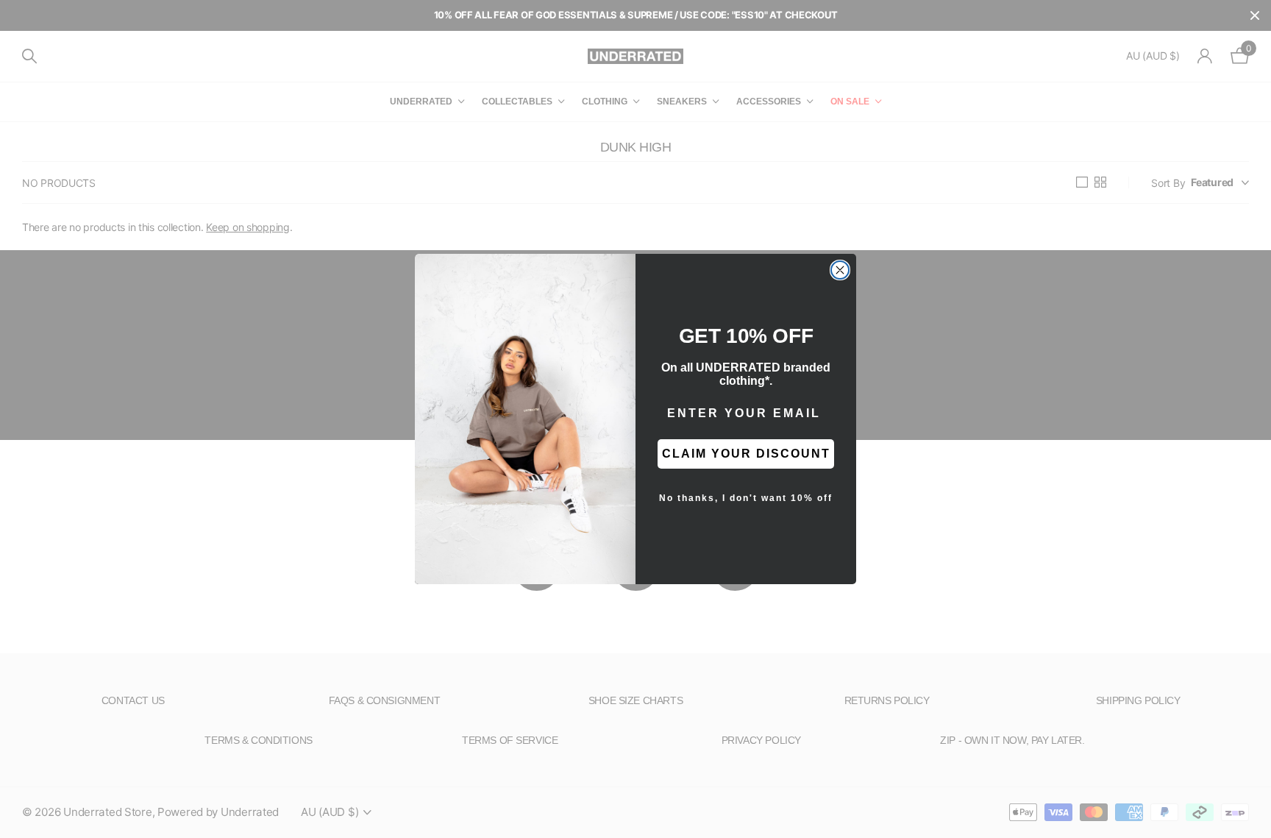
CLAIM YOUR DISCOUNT (746, 453)
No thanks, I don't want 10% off (746, 498)
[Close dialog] (840, 270)
